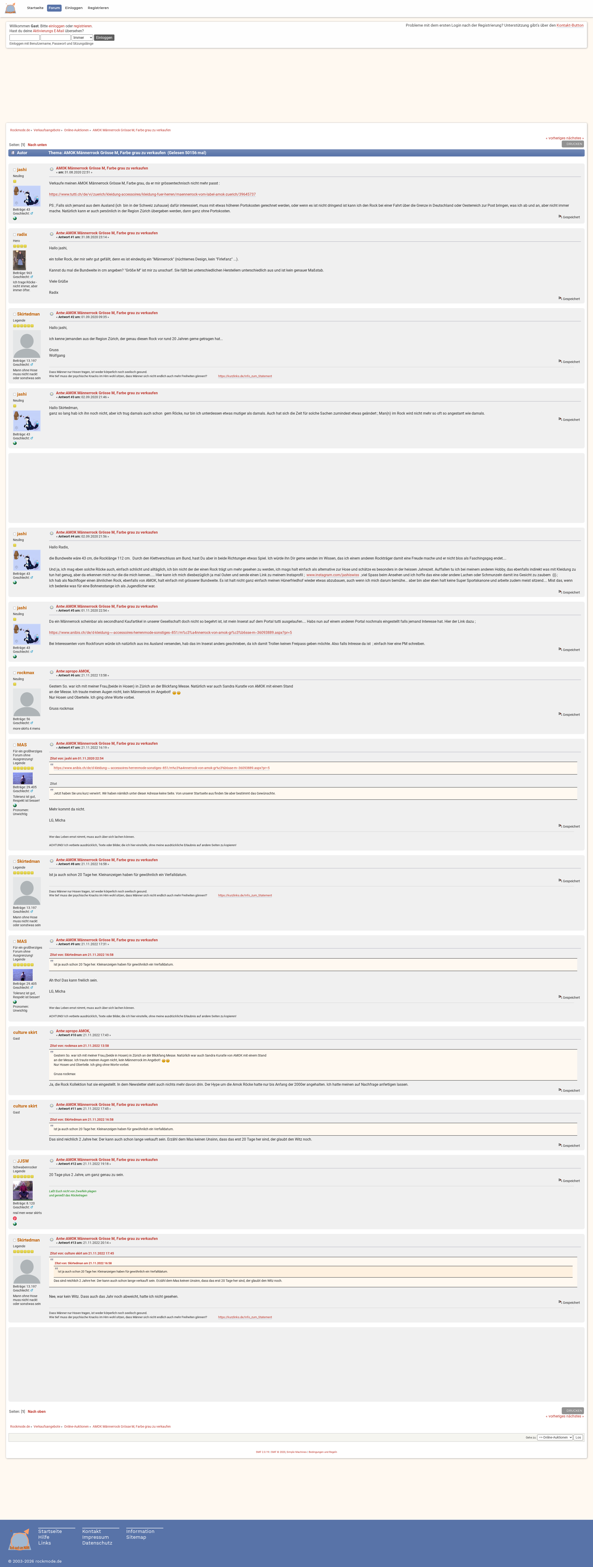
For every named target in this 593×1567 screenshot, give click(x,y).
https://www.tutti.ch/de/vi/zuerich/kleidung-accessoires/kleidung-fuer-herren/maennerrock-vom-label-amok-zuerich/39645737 (152, 194)
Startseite (50, 1531)
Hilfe (43, 1537)
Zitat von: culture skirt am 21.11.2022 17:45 (82, 1253)
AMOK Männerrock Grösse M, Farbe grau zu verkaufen (102, 168)
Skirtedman (28, 314)
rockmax (25, 672)
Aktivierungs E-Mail (48, 31)
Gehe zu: (531, 1437)
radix (22, 234)
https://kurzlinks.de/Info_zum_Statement (245, 376)
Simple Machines (297, 1452)
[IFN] (15, 806)
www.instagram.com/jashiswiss (332, 575)
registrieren (83, 26)
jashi (22, 169)
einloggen (57, 26)
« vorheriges (555, 138)
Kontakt (91, 1531)
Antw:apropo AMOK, (73, 671)
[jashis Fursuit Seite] (15, 219)
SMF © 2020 (278, 1452)
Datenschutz (97, 1543)
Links (44, 1543)
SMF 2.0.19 (262, 1452)
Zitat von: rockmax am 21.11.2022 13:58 (79, 1046)
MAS (22, 745)
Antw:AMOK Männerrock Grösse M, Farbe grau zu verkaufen (107, 233)
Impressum (95, 1537)
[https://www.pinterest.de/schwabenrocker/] (15, 1224)
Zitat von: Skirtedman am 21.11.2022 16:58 (82, 955)
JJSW (23, 1161)
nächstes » (575, 138)
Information (140, 1531)
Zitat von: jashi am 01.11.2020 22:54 (77, 758)
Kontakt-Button (570, 25)
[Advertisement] (296, 85)
